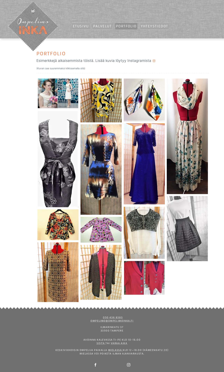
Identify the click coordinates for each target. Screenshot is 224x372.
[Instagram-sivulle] (154, 60)
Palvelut (102, 26)
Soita (101, 343)
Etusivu (81, 26)
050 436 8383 (113, 317)
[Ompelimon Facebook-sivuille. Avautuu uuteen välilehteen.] (95, 364)
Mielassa (115, 350)
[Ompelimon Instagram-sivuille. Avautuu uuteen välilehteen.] (128, 364)
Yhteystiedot (154, 26)
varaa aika (119, 343)
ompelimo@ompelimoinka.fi (111, 321)
